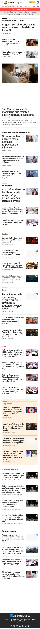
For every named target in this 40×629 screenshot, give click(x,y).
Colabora (32, 2)
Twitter (14, 626)
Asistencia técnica (23, 621)
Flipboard (23, 626)
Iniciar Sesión (38, 2)
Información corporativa (11, 619)
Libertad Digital (20, 615)
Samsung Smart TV (13, 6)
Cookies (13, 621)
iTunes (28, 626)
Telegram (26, 626)
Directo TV (27, 6)
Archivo (21, 6)
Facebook (11, 626)
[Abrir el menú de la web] (2, 2)
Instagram (17, 626)
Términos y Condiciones (28, 619)
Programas (4, 6)
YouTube (20, 626)
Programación (35, 6)
